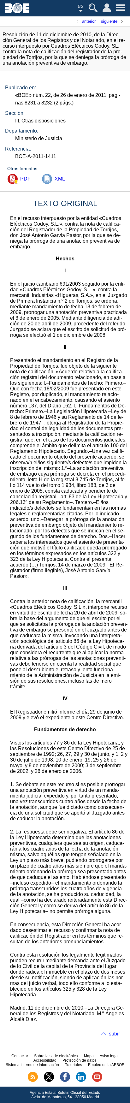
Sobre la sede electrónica (56, 1056)
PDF (25, 178)
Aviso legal (109, 1056)
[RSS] (33, 1080)
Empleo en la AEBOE (106, 1065)
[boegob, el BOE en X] (49, 1080)
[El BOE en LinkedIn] (81, 1080)
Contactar (19, 1056)
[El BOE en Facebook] (65, 1080)
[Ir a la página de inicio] (17, 11)
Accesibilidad (44, 1060)
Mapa (89, 1056)
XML (60, 178)
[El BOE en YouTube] (97, 1080)
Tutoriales (73, 1065)
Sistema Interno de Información (32, 1065)
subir (114, 1033)
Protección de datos (79, 1060)
